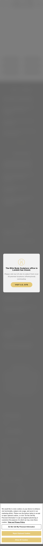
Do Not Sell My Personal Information (21, 527)
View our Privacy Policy (16, 522)
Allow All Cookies (21, 540)
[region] (21, 523)
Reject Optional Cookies (21, 533)
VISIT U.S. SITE (21, 285)
